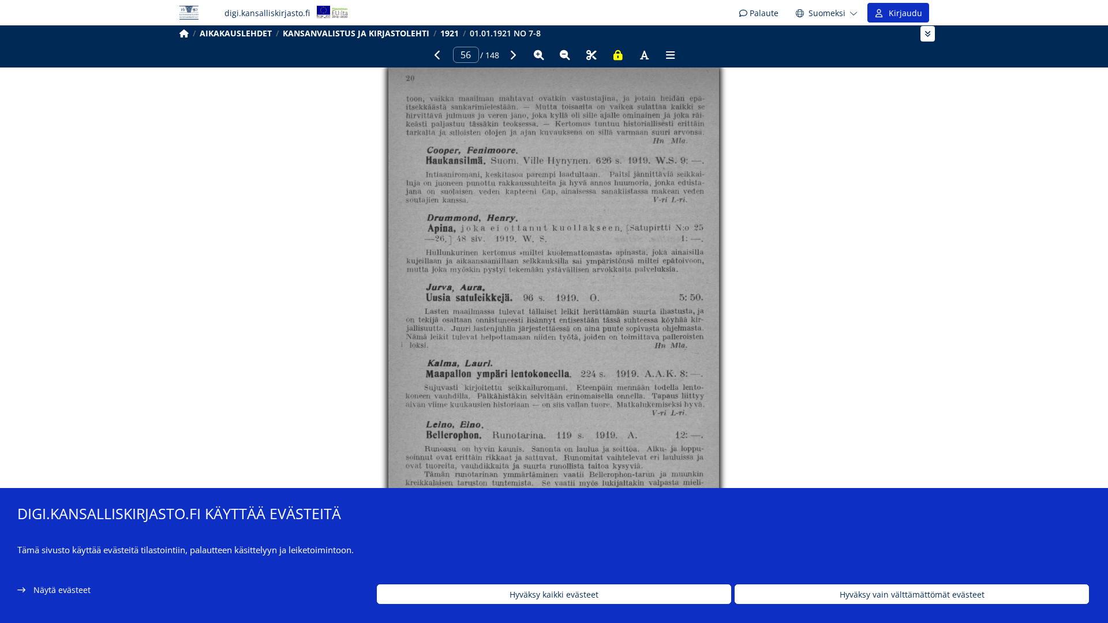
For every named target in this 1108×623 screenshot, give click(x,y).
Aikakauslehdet (236, 33)
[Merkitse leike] (591, 54)
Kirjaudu (903, 12)
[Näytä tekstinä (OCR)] (644, 54)
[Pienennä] (565, 54)
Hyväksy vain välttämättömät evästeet (912, 594)
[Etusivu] (184, 33)
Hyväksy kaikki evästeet (554, 594)
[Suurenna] (539, 54)
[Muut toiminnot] (670, 54)
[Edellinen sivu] (437, 54)
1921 (449, 33)
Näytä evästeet (62, 589)
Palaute (762, 12)
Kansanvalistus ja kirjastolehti (356, 33)
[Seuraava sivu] (512, 54)
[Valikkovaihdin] (927, 34)
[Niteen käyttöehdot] (618, 54)
